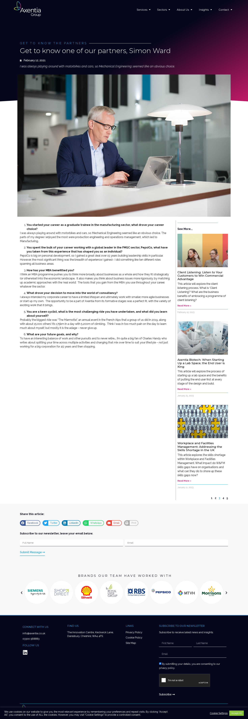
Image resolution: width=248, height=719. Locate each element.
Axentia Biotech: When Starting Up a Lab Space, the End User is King (201, 363)
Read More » (184, 306)
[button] (30, 523)
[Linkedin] (25, 652)
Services (142, 9)
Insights (204, 9)
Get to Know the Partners (53, 43)
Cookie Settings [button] (219, 713)
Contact (224, 9)
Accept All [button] (236, 713)
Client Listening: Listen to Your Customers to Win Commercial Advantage (200, 276)
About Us (183, 9)
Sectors (162, 9)
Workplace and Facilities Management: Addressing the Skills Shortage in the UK (199, 447)
